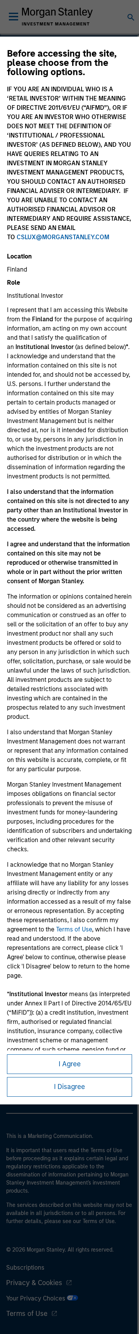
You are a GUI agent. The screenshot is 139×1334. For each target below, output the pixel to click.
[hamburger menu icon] (13, 16)
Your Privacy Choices (36, 1298)
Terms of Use (74, 929)
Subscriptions (25, 1267)
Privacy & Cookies (34, 1283)
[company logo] (57, 16)
